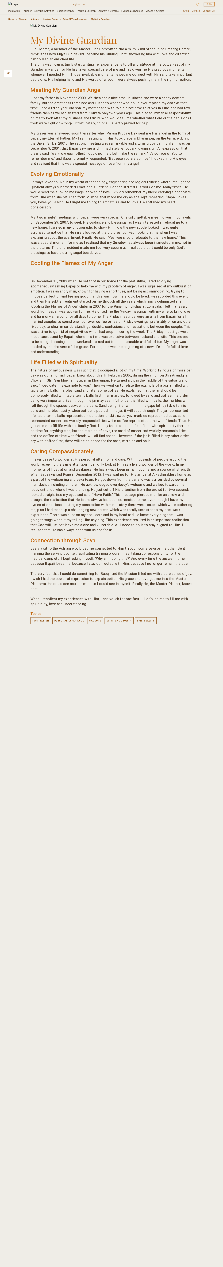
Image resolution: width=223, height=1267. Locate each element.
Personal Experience (69, 621)
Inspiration (40, 621)
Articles (35, 19)
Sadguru (95, 621)
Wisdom (22, 19)
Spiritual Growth (119, 621)
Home (11, 19)
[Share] (8, 73)
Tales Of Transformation (75, 19)
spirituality (146, 621)
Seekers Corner (50, 19)
